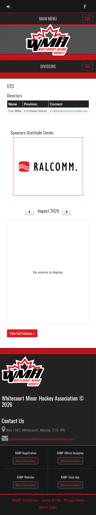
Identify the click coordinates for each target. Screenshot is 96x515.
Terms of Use (51, 500)
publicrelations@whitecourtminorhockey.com (42, 439)
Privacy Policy (74, 500)
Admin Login (48, 507)
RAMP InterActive (25, 500)
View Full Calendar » (22, 333)
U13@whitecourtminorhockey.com (69, 111)
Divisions (48, 66)
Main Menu (48, 19)
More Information (25, 461)
